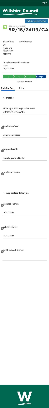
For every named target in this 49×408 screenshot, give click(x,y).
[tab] (8, 88)
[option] (8, 76)
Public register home (36, 21)
